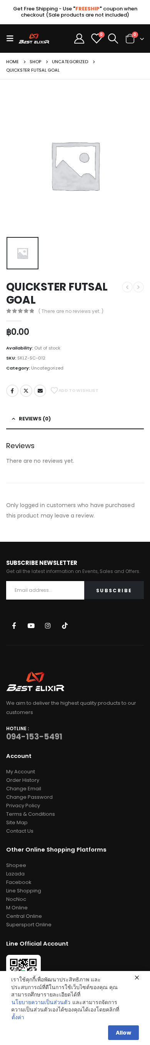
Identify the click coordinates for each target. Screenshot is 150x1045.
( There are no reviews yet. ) (70, 311)
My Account (20, 771)
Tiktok (65, 625)
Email (40, 391)
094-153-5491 (34, 736)
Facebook (12, 391)
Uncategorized (47, 368)
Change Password (29, 797)
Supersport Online (29, 924)
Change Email (23, 788)
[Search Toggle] (113, 39)
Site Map (17, 822)
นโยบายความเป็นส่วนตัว (41, 1002)
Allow (123, 1033)
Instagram (48, 625)
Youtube (31, 625)
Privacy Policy (23, 805)
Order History (22, 780)
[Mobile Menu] (12, 38)
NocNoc (16, 899)
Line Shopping (23, 890)
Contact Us (19, 831)
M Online (17, 907)
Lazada (15, 873)
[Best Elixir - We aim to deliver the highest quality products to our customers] (33, 38)
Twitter (26, 391)
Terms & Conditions (30, 814)
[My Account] (79, 39)
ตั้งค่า (18, 1017)
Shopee (16, 865)
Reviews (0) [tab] (35, 418)
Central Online (24, 916)
